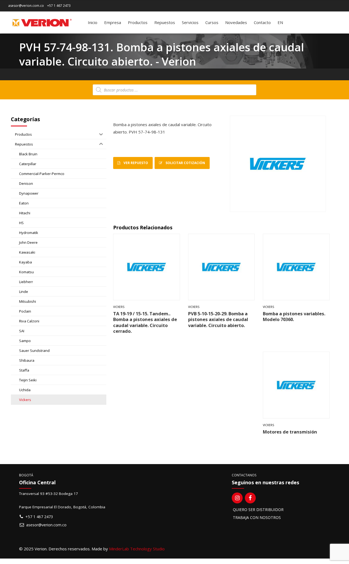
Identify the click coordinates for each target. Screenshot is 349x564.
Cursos (211, 22)
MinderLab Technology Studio (137, 548)
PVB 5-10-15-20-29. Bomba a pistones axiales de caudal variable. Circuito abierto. (218, 319)
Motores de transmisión (290, 432)
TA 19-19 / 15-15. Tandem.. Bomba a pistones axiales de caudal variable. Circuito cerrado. (145, 322)
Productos (138, 22)
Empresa (112, 22)
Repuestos (164, 22)
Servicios (190, 22)
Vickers (118, 307)
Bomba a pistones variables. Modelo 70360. (294, 316)
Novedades (236, 22)
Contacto (262, 22)
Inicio (92, 22)
